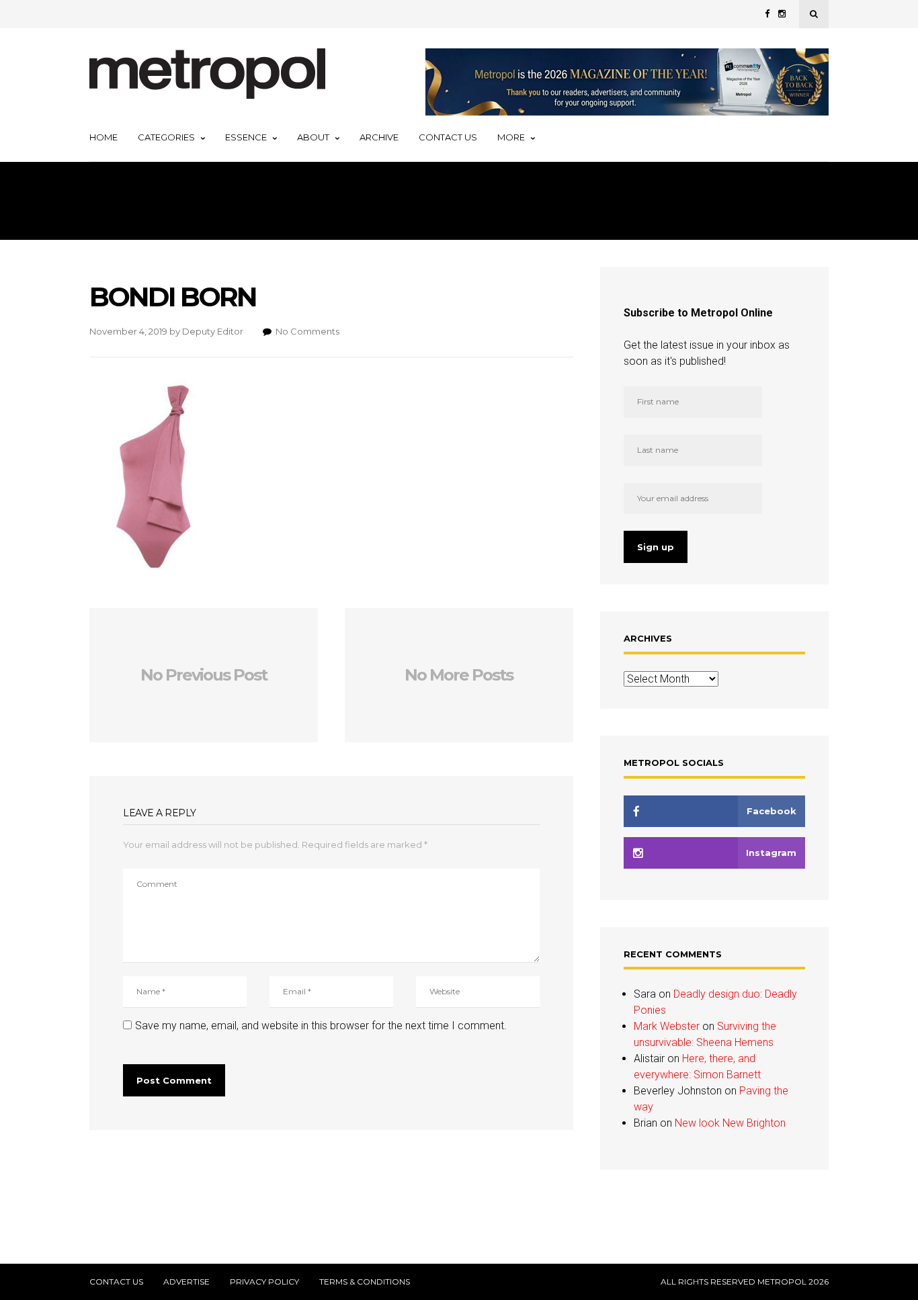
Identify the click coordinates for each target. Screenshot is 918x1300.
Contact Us (448, 137)
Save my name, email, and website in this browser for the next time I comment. (321, 1025)
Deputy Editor (212, 331)
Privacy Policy (264, 1282)
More (511, 137)
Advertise (186, 1282)
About (313, 137)
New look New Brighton (730, 1123)
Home (103, 137)
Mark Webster (667, 1026)
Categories (166, 137)
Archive (379, 137)
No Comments (307, 331)
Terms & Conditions (364, 1282)
